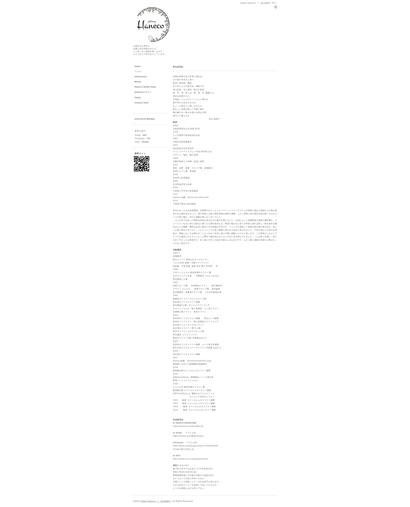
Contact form (141, 103)
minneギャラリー (143, 92)
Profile (138, 71)
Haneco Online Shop (145, 87)
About (138, 97)
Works (138, 82)
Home (138, 66)
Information (141, 76)
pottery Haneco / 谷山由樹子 (155, 501)
